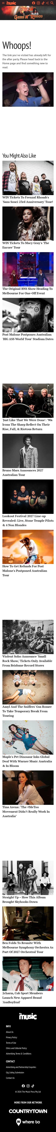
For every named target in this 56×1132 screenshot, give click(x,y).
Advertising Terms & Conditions (18, 1053)
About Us (9, 1032)
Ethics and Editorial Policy (16, 1048)
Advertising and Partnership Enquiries (21, 1067)
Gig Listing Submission (15, 1072)
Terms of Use (11, 1043)
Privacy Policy (11, 1037)
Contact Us (10, 1078)
